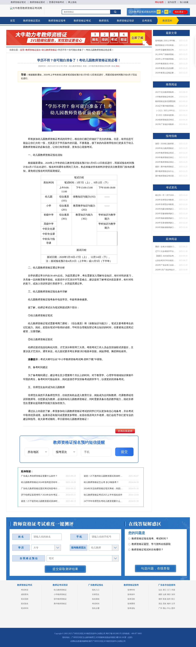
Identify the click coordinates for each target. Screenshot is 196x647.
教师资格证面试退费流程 (165, 101)
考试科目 (24, 590)
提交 (124, 452)
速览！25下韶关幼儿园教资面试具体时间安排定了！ (40, 501)
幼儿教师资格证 (49, 50)
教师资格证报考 (57, 20)
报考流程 (131, 599)
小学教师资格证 (60, 594)
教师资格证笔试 (18, 2)
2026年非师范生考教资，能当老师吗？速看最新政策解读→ (166, 204)
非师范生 (95, 594)
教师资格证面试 (37, 2)
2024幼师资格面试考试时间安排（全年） (166, 120)
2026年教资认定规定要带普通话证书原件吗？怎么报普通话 (166, 73)
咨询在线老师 (125, 431)
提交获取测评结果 (65, 569)
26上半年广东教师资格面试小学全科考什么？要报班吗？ (166, 54)
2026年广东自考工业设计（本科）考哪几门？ (166, 265)
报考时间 (131, 590)
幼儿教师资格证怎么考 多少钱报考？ (101, 482)
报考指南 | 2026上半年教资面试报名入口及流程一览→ (166, 41)
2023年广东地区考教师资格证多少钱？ (166, 124)
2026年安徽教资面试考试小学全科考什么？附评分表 (166, 50)
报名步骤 (95, 608)
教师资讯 (104, 20)
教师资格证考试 (82, 20)
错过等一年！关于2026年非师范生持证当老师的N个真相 (166, 195)
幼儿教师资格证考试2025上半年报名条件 (103, 495)
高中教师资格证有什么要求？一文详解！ (166, 171)
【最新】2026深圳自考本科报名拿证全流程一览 (166, 256)
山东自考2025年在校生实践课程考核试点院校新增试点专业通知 (166, 260)
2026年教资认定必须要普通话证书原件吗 (166, 68)
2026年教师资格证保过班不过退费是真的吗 (166, 162)
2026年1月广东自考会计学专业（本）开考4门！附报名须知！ (166, 270)
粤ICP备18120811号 (114, 633)
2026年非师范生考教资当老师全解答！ (166, 200)
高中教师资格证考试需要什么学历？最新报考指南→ (166, 176)
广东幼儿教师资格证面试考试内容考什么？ (40, 488)
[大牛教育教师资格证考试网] (26, 8)
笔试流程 (24, 599)
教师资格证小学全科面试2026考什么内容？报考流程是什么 (166, 45)
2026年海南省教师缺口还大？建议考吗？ (166, 218)
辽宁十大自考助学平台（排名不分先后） (166, 251)
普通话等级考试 (56, 2)
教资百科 (167, 20)
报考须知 (131, 608)
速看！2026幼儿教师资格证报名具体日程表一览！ (166, 144)
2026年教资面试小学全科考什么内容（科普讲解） (166, 64)
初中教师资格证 (60, 599)
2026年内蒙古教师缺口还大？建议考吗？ (166, 209)
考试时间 (95, 604)
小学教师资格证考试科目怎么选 (166, 97)
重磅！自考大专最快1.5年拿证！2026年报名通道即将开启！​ (166, 247)
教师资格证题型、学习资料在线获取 (151, 538)
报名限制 (95, 599)
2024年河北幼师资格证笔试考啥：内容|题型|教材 (103, 488)
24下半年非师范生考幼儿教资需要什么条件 (103, 501)
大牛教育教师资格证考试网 (99, 66)
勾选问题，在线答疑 (155, 568)
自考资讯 (147, 20)
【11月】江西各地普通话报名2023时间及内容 (166, 115)
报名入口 (95, 590)
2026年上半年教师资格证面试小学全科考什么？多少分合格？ (166, 59)
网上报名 (72, 2)
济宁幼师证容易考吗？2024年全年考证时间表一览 (40, 495)
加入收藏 (184, 2)
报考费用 (131, 604)
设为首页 (172, 2)
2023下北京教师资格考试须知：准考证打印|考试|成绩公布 (166, 92)
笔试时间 (24, 608)
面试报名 (24, 604)
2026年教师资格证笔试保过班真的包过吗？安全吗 (166, 153)
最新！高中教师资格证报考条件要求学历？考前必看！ (166, 167)
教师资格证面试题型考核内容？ (149, 549)
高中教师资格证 (60, 604)
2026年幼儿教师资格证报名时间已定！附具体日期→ (166, 148)
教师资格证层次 (31, 20)
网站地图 (159, 2)
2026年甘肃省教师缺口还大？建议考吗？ (166, 223)
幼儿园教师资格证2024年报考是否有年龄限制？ (40, 482)
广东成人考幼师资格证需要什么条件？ (39, 476)
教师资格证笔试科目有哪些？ (147, 544)
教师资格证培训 (125, 20)
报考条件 (131, 594)
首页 (12, 20)
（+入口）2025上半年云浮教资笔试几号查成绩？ (166, 110)
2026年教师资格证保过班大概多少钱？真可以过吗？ (166, 157)
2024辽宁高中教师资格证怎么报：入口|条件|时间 (166, 106)
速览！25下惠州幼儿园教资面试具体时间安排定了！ (103, 476)
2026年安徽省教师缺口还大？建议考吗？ (166, 213)
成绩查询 (24, 594)
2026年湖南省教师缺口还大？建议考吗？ (166, 227)
